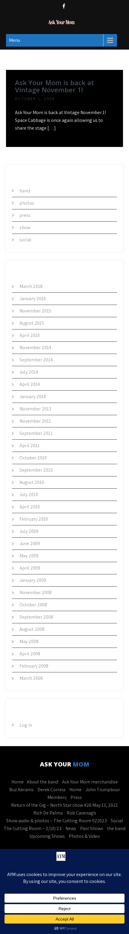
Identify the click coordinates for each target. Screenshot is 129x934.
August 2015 (32, 323)
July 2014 (29, 372)
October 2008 (33, 605)
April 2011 (30, 445)
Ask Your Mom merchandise (90, 782)
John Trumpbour (103, 789)
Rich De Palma (48, 813)
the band (116, 828)
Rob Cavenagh (81, 813)
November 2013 (35, 409)
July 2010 (29, 494)
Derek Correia (51, 789)
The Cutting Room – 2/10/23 (33, 828)
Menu (14, 40)
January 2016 (33, 298)
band (25, 191)
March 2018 (31, 286)
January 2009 (33, 580)
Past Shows (91, 828)
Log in (26, 725)
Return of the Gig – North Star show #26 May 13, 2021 (64, 805)
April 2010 (30, 507)
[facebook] (64, 6)
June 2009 (30, 543)
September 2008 (36, 617)
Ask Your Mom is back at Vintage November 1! (54, 86)
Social (117, 821)
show (25, 227)
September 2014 (36, 360)
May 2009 (29, 556)
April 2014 (30, 384)
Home (17, 782)
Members (57, 797)
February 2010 (34, 519)
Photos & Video (84, 836)
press (25, 215)
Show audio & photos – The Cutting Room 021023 (56, 821)
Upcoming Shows (47, 836)
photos (27, 203)
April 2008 (30, 654)
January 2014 (33, 396)
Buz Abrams (21, 789)
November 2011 (35, 421)
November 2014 (35, 347)
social (26, 240)
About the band (42, 782)
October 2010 (33, 458)
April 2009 (30, 568)
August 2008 (32, 629)
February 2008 (34, 666)
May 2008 (29, 641)
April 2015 (30, 335)
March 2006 (31, 678)
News (70, 828)
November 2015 (35, 311)
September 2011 (36, 433)
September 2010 (36, 470)
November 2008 (36, 592)
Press (76, 797)
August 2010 (32, 482)
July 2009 (29, 531)
